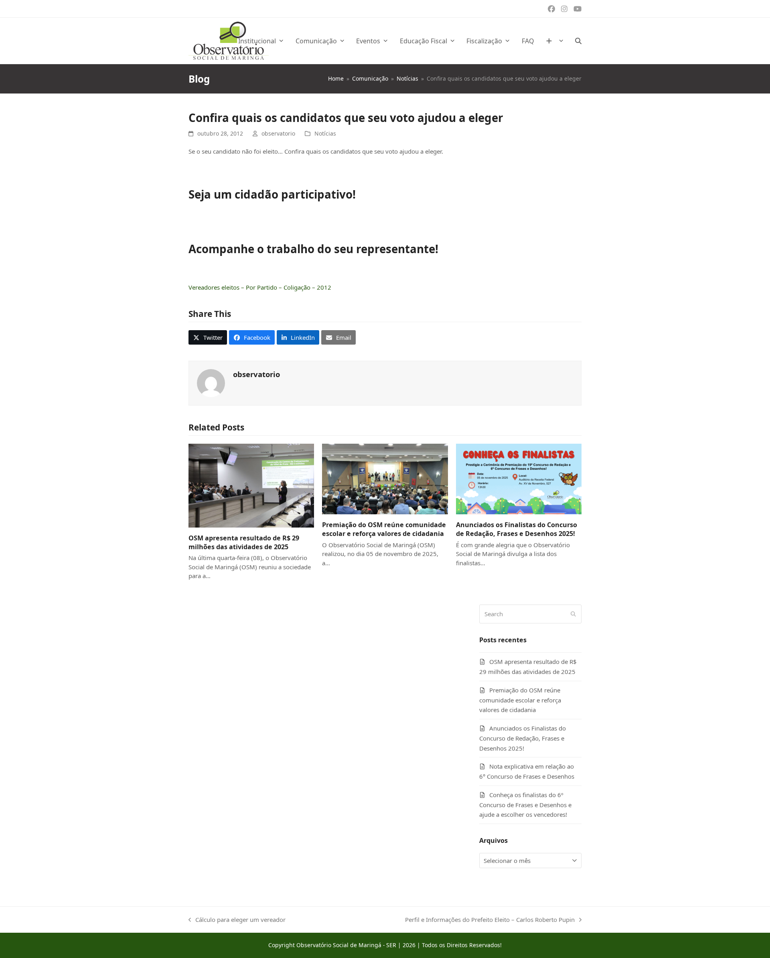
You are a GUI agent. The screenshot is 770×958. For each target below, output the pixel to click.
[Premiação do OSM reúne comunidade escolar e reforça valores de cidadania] (385, 478)
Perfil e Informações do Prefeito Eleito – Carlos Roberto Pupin (490, 920)
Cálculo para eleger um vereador (237, 920)
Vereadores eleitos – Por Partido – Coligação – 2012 (259, 287)
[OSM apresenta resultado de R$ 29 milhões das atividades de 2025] (251, 485)
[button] (578, 41)
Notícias (325, 133)
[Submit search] (573, 614)
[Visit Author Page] (211, 382)
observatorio (278, 133)
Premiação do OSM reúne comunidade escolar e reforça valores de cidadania (384, 529)
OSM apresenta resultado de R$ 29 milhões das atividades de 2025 (243, 542)
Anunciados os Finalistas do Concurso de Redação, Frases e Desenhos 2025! (516, 529)
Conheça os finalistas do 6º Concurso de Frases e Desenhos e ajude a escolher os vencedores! (525, 805)
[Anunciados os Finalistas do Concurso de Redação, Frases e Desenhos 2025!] (519, 478)
